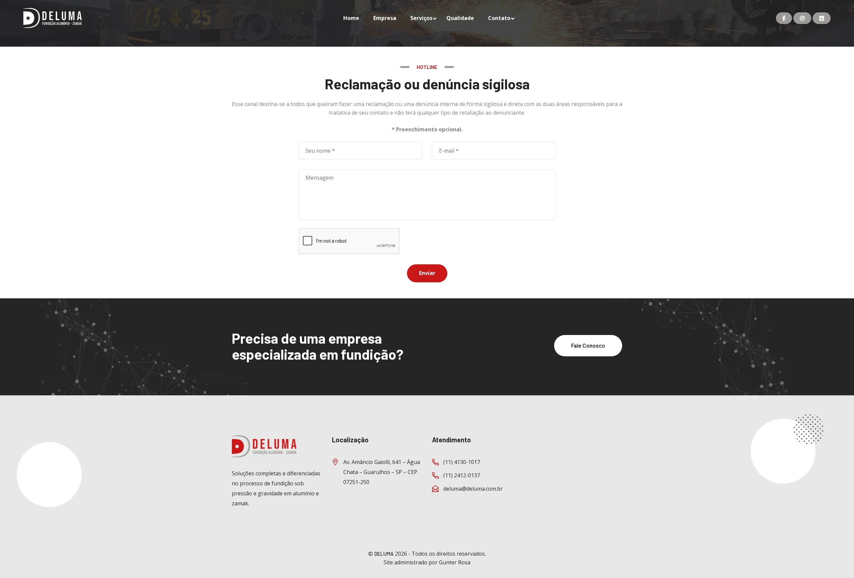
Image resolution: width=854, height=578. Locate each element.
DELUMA (384, 553)
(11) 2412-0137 (461, 475)
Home (351, 18)
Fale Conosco (588, 345)
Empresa (384, 18)
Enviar (427, 273)
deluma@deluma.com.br (473, 488)
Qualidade (460, 18)
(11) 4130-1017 (461, 462)
